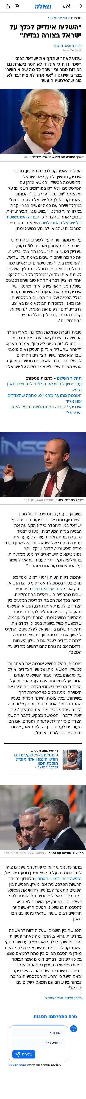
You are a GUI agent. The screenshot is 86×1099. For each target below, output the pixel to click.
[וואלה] (43, 6)
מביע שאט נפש (46, 589)
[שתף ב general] (7, 6)
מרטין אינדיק (73, 998)
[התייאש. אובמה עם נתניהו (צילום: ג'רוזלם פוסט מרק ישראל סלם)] (43, 821)
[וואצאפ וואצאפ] (16, 6)
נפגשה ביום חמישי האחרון (58, 879)
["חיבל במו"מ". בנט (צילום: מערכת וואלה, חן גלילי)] (43, 468)
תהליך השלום (69, 378)
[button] (66, 6)
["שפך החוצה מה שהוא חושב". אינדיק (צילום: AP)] (43, 125)
